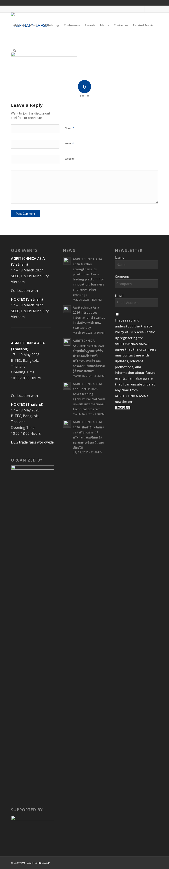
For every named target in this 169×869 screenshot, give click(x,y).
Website (70, 158)
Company (122, 276)
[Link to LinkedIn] (154, 9)
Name (69, 128)
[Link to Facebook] (141, 9)
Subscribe (122, 407)
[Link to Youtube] (148, 9)
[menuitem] (19, 25)
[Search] (14, 51)
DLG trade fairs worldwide (32, 442)
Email (69, 143)
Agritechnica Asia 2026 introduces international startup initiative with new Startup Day (89, 317)
